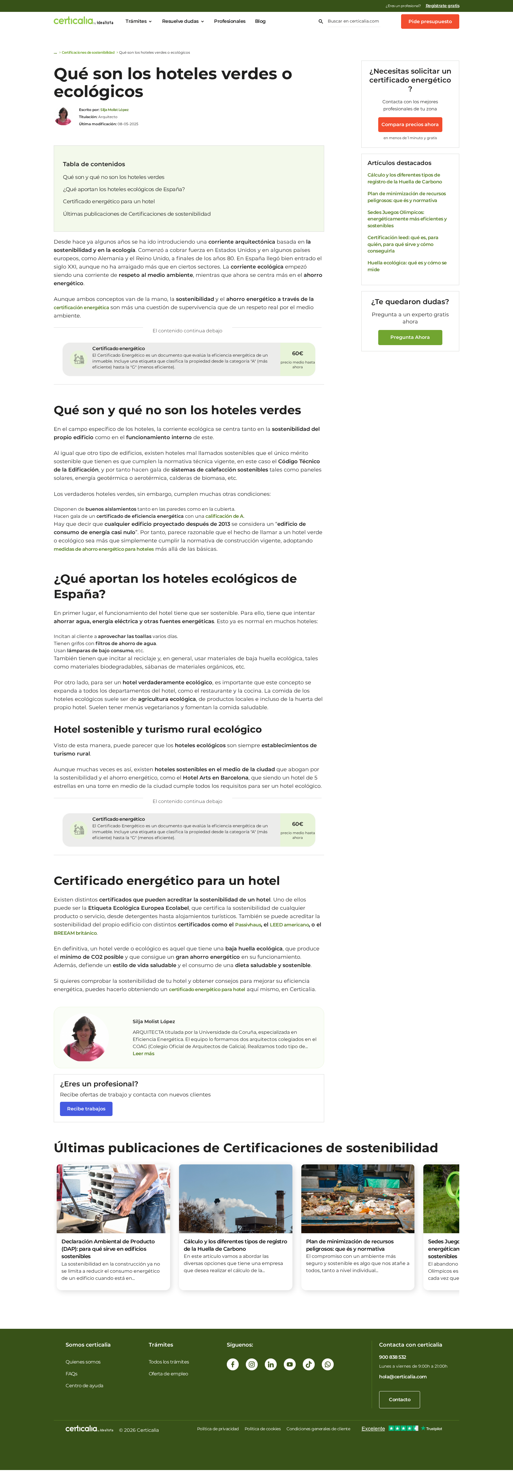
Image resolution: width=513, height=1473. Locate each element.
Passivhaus (248, 925)
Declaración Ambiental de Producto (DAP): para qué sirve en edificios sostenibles (108, 1249)
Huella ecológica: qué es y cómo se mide (407, 266)
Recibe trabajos (86, 1109)
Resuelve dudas (180, 21)
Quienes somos (83, 1362)
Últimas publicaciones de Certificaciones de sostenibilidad (136, 214)
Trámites (136, 21)
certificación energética (81, 307)
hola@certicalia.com (403, 1377)
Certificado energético (118, 348)
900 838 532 (392, 1357)
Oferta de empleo (168, 1374)
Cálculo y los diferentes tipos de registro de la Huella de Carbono (405, 178)
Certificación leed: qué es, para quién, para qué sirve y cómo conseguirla (403, 244)
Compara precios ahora (410, 124)
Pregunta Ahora (410, 337)
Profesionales (230, 21)
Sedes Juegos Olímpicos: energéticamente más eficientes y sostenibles (407, 218)
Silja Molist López (114, 109)
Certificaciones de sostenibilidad (88, 52)
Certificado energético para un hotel (109, 201)
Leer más (143, 1053)
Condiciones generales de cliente (318, 1428)
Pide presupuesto (430, 21)
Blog (260, 21)
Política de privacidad (218, 1428)
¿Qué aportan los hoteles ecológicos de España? (124, 189)
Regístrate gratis (443, 5)
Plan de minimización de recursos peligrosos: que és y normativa (407, 197)
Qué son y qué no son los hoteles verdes (113, 177)
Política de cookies (263, 1428)
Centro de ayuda (84, 1385)
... (306, 1046)
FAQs (71, 1374)
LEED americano (289, 925)
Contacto (399, 1399)
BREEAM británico (75, 933)
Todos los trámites (169, 1362)
